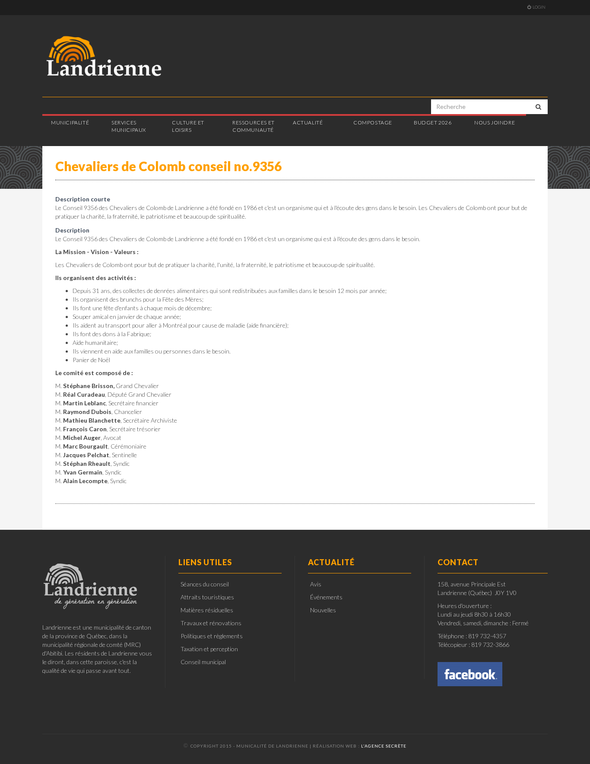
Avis (315, 584)
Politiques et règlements (212, 636)
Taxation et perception (209, 649)
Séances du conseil (205, 584)
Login (539, 7)
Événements (326, 597)
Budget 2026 (433, 122)
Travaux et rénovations (211, 623)
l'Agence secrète (383, 745)
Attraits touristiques (207, 597)
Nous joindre (494, 122)
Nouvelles (323, 610)
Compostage (372, 122)
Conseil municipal (203, 661)
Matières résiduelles (207, 610)
